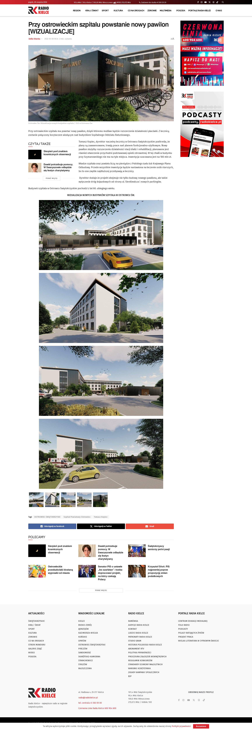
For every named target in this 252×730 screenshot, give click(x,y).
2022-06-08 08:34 (51, 39)
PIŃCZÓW (82, 648)
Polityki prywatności (181, 726)
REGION (76, 10)
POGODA (180, 10)
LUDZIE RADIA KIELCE (138, 633)
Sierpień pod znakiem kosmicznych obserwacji (57, 152)
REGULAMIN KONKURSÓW (140, 660)
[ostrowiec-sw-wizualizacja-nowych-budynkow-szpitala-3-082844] (52, 499)
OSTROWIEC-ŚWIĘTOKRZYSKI (91, 644)
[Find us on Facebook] (198, 2)
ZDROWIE (152, 10)
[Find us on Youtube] (205, 2)
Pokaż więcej (51, 178)
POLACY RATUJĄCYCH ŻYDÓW (191, 633)
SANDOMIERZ (84, 652)
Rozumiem (201, 726)
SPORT (105, 10)
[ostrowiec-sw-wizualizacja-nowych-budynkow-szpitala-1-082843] (84, 499)
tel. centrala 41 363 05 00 (90, 703)
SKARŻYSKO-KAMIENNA (89, 656)
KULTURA (118, 10)
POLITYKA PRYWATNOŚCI (139, 652)
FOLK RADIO (184, 625)
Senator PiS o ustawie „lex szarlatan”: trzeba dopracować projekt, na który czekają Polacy (110, 573)
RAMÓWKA (133, 621)
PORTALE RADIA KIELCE (199, 10)
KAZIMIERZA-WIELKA (88, 633)
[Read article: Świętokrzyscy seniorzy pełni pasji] (137, 550)
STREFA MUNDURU (36, 644)
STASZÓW (82, 664)
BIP (130, 676)
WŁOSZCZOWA (85, 668)
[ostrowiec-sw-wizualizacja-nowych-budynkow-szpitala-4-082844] (68, 499)
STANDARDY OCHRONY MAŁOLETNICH (145, 664)
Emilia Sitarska (34, 39)
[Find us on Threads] (213, 2)
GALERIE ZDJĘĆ (35, 648)
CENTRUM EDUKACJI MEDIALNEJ (192, 621)
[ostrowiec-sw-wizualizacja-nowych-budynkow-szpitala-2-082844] (36, 499)
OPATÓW (82, 641)
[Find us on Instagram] (201, 2)
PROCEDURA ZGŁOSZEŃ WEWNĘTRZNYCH (147, 656)
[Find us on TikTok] (217, 2)
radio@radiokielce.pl (88, 697)
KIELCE (81, 621)
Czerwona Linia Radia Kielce (91, 708)
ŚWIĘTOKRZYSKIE (36, 621)
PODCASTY (183, 629)
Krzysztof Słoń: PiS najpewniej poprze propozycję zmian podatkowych (159, 571)
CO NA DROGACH (136, 10)
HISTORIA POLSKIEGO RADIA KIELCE (145, 644)
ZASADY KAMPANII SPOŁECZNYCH (143, 672)
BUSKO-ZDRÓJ (85, 625)
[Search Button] (223, 2)
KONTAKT (132, 629)
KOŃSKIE (82, 637)
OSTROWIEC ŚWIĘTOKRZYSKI (47, 517)
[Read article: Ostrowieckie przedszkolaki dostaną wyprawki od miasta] (37, 571)
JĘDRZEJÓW (83, 629)
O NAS (219, 10)
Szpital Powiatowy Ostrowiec (77, 517)
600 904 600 (110, 708)
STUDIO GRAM (134, 641)
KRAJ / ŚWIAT (92, 10)
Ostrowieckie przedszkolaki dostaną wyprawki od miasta (60, 570)
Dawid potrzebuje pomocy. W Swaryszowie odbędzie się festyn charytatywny (58, 167)
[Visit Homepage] (39, 10)
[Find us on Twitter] (210, 2)
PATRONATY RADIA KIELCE (140, 637)
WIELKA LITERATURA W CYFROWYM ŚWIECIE (198, 641)
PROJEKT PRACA (185, 637)
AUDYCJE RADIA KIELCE (138, 625)
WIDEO (31, 652)
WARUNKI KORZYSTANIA (139, 668)
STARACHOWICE (85, 660)
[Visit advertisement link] (202, 53)
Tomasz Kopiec (101, 517)
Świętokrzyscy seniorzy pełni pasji (159, 547)
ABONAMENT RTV (136, 648)
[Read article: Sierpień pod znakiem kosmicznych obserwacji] (34, 154)
